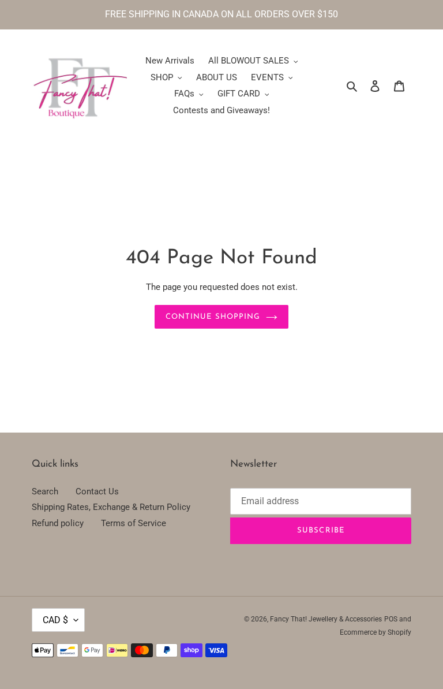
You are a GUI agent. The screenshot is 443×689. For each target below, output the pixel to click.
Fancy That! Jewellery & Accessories (326, 619)
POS (390, 619)
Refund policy (58, 523)
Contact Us (97, 491)
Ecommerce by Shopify (375, 632)
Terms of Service (133, 523)
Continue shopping (213, 317)
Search (45, 491)
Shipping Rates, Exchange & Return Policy (111, 507)
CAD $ (55, 619)
